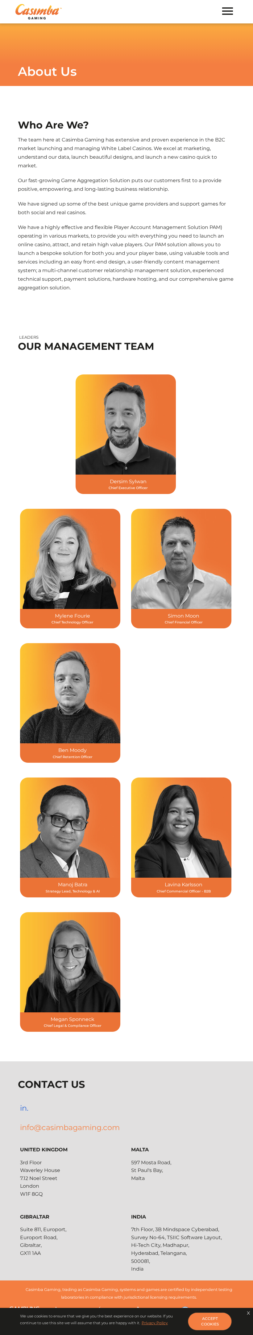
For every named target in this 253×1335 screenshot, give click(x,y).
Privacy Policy (155, 1323)
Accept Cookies (210, 1321)
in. (24, 1108)
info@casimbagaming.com (70, 1127)
